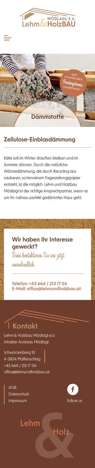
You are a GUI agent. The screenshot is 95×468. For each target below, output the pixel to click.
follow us (74, 401)
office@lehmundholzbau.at (54, 289)
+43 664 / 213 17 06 (48, 284)
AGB (12, 388)
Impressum (18, 401)
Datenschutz (19, 394)
